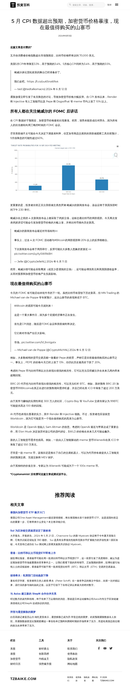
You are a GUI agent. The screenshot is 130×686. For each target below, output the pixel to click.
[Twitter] (111, 648)
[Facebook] (99, 648)
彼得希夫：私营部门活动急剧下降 (29, 575)
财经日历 (15, 663)
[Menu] (117, 5)
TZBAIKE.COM (23, 679)
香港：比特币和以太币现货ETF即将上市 (33, 552)
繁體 (109, 4)
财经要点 (44, 648)
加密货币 (15, 658)
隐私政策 (72, 658)
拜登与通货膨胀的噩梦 (23, 611)
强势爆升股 (45, 663)
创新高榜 (44, 653)
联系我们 (72, 648)
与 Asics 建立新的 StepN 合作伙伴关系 (33, 593)
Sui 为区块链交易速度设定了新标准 (30, 530)
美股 (12, 648)
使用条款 (72, 653)
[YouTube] (105, 648)
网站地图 (72, 663)
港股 (12, 653)
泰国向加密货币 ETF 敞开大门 (27, 512)
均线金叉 (44, 658)
